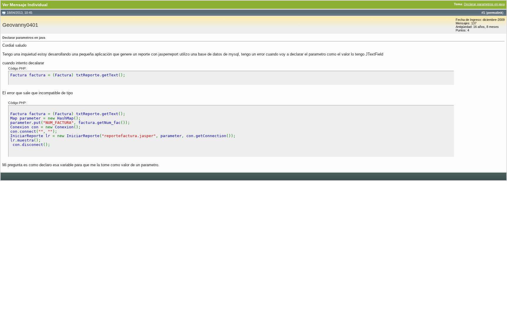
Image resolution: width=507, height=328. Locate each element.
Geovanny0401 (20, 25)
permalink (494, 12)
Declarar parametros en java (484, 4)
